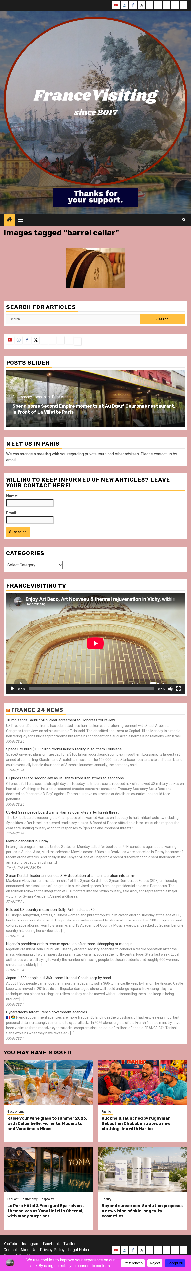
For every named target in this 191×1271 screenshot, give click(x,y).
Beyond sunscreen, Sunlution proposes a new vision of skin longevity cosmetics (142, 1211)
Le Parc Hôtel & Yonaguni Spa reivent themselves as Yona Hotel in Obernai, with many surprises (45, 1211)
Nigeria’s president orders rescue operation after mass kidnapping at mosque (69, 944)
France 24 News (37, 710)
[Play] (12, 688)
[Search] (184, 219)
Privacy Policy (52, 1249)
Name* (12, 496)
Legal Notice (79, 1249)
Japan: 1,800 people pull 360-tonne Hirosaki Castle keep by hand (58, 978)
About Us (28, 1249)
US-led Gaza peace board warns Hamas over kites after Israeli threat (62, 812)
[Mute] (170, 688)
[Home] (9, 220)
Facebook (51, 1243)
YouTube (11, 1243)
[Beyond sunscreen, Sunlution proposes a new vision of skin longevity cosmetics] (142, 1169)
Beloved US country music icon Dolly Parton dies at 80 (50, 909)
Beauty (106, 1199)
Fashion (107, 1111)
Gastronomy (22, 397)
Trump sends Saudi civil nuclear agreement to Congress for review (60, 720)
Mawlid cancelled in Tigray (27, 841)
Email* (12, 513)
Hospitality (42, 397)
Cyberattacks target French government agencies (46, 1012)
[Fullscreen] (178, 688)
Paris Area (60, 397)
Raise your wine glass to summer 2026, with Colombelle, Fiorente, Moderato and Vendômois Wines (47, 1123)
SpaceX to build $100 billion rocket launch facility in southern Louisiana (64, 749)
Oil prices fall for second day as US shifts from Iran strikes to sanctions (65, 778)
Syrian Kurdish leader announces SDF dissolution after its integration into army (70, 875)
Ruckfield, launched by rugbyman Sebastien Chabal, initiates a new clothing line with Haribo (136, 1123)
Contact (10, 1249)
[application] (95, 643)
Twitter (69, 1243)
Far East (13, 1199)
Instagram (30, 1243)
